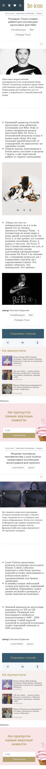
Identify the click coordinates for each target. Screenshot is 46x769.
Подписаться (19, 435)
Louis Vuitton (18, 467)
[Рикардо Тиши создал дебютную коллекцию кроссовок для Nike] (41, 44)
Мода (39, 13)
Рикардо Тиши (23, 35)
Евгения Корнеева (25, 13)
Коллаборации (18, 30)
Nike (32, 30)
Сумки (31, 467)
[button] (3, 5)
